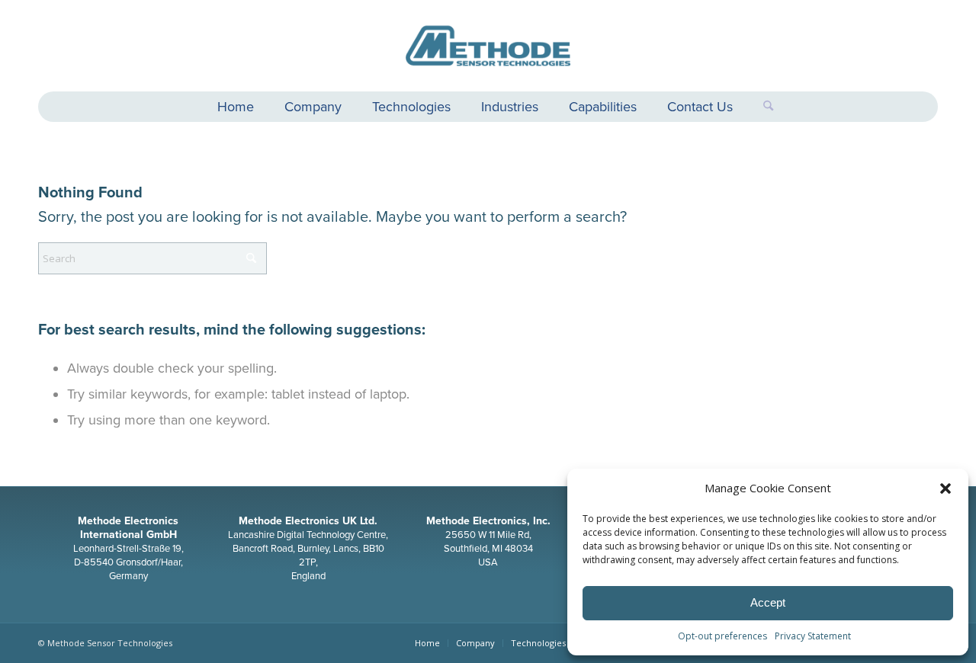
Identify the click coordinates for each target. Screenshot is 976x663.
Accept (767, 602)
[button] (945, 488)
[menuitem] (235, 108)
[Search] (760, 107)
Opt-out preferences (722, 635)
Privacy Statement (813, 635)
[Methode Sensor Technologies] (488, 45)
